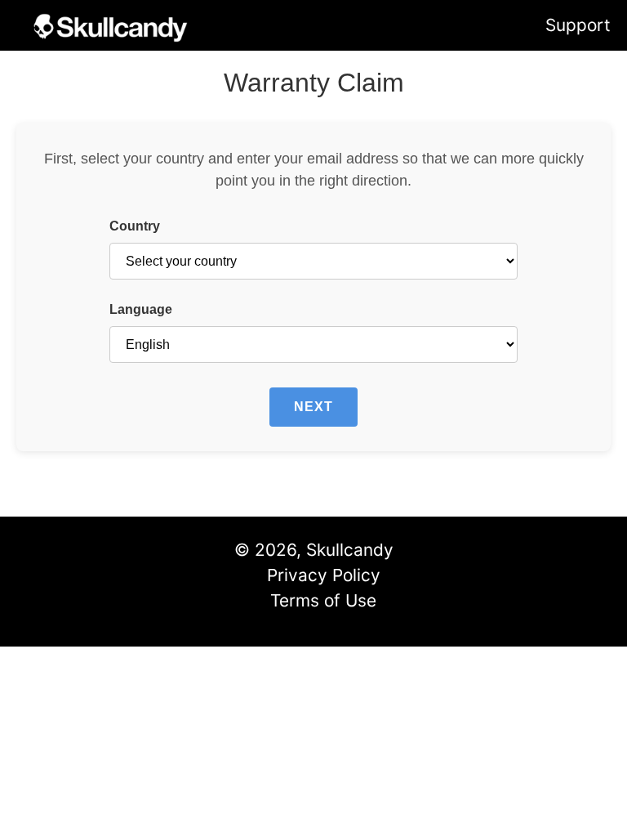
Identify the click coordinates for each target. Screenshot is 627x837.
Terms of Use (323, 600)
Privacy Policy (323, 575)
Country (134, 226)
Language (140, 309)
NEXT (313, 407)
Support (578, 25)
